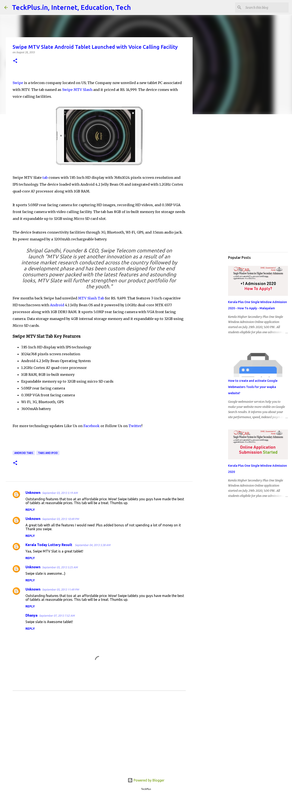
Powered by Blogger (148, 780)
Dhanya (31, 615)
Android (56, 305)
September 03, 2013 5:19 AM (60, 492)
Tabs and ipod (48, 453)
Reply (30, 509)
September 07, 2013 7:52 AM (57, 615)
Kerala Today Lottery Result (49, 545)
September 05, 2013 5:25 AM (60, 567)
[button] (15, 61)
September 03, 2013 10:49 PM (60, 518)
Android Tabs (23, 453)
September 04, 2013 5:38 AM (92, 544)
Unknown (32, 492)
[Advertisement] (99, 737)
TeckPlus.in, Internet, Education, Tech (71, 7)
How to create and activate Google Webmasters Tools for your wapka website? (252, 387)
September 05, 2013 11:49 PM (60, 589)
